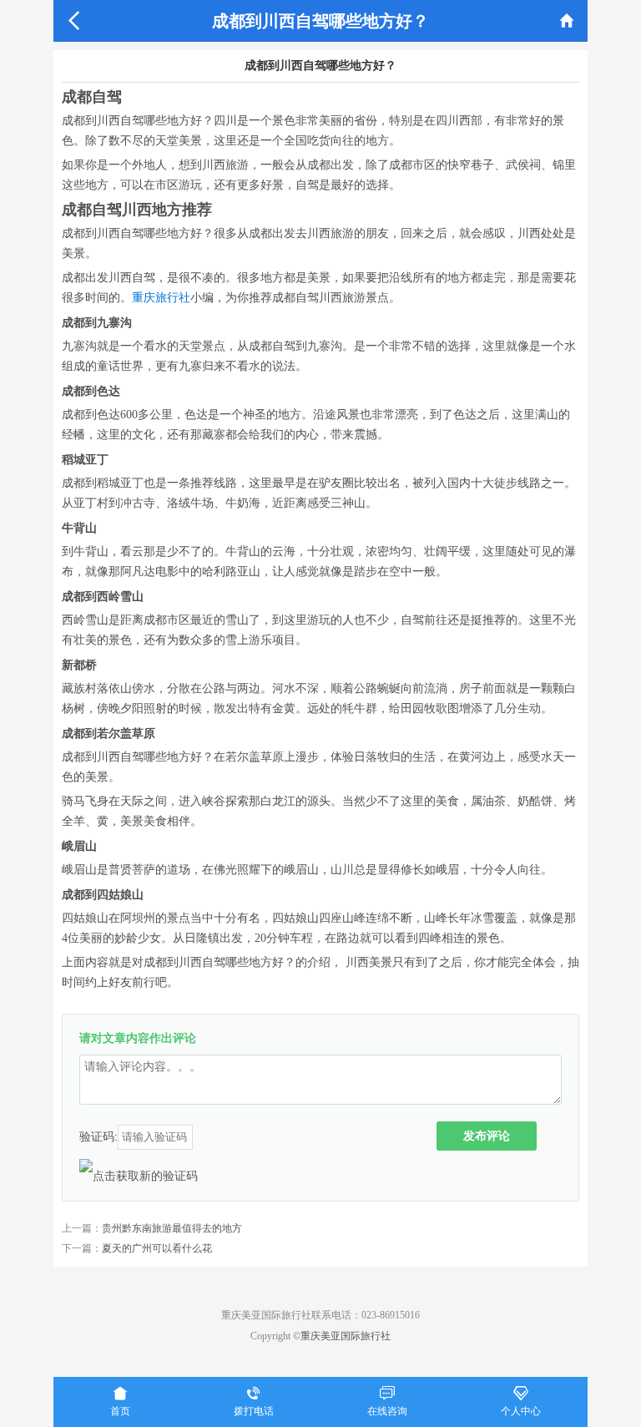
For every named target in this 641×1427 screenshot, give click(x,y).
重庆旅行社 (161, 297)
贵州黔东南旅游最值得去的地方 (172, 1228)
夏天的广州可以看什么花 (157, 1248)
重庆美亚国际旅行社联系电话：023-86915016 (320, 1315)
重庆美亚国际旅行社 (345, 1336)
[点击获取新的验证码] (138, 1175)
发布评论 (486, 1135)
